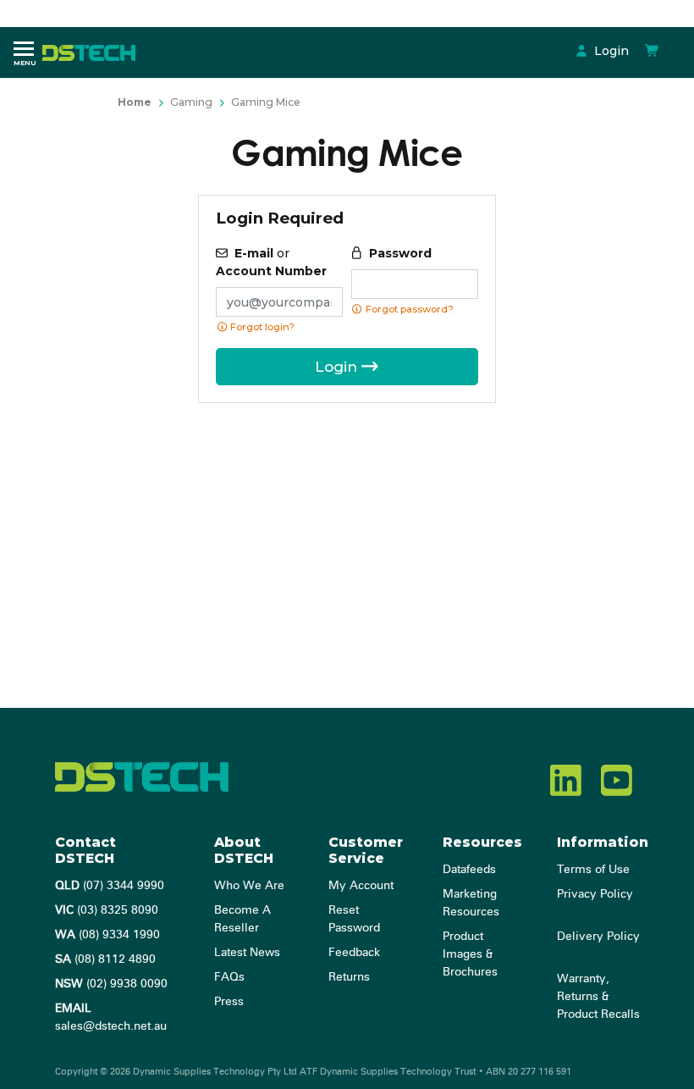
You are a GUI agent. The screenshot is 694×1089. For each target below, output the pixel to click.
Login (610, 50)
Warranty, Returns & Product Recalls (598, 996)
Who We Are (249, 886)
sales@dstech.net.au (111, 1017)
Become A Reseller (242, 919)
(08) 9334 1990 (107, 935)
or (271, 262)
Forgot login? (261, 327)
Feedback (354, 953)
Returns (349, 977)
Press (229, 1002)
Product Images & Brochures (470, 954)
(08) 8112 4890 (105, 959)
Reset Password (354, 919)
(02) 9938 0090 (111, 984)
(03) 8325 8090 (106, 910)
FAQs (229, 977)
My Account (361, 886)
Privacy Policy (595, 894)
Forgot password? (408, 309)
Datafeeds (469, 870)
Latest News (247, 953)
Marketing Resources (471, 903)
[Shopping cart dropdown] (652, 50)
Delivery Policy (598, 937)
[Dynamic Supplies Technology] (93, 51)
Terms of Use (593, 870)
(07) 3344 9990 (109, 886)
